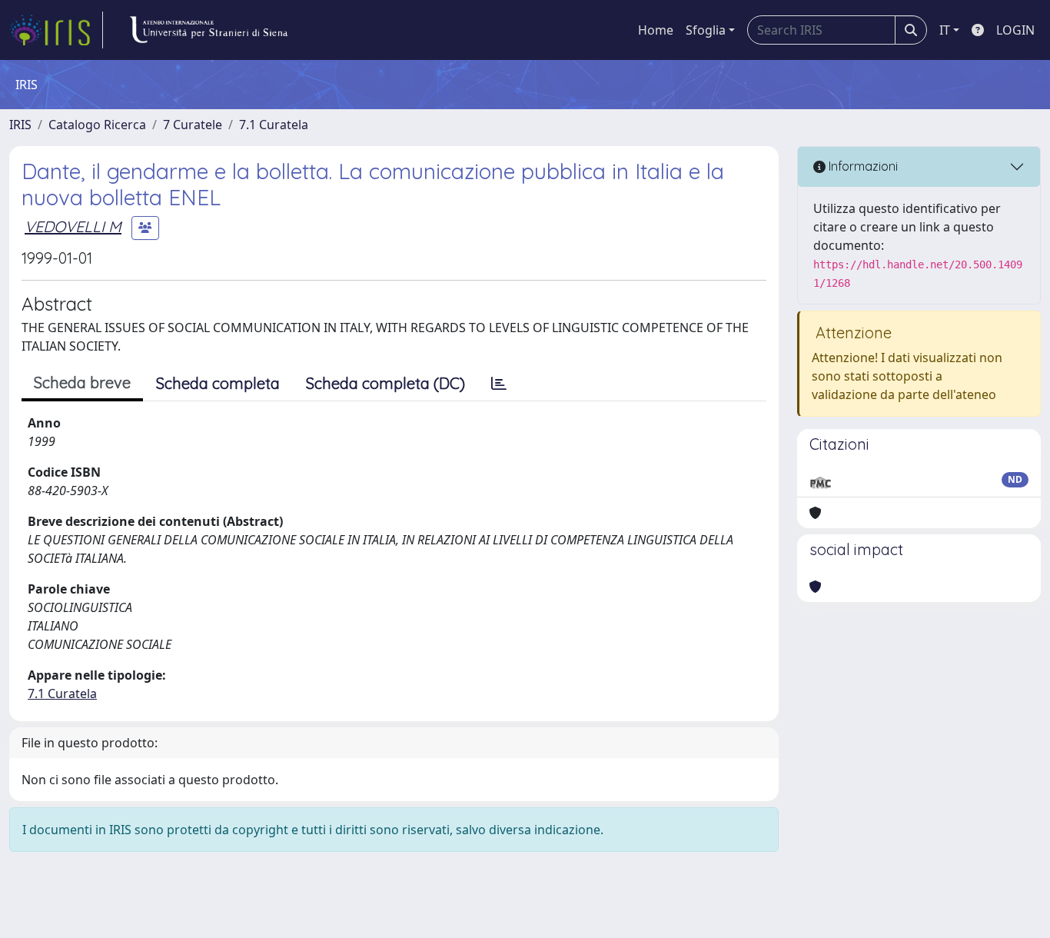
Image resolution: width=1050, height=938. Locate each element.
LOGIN (1015, 30)
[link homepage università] (208, 30)
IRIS (20, 124)
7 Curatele (192, 124)
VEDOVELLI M (73, 226)
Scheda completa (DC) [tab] (385, 383)
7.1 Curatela (273, 124)
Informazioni (862, 166)
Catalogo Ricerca (97, 124)
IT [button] (944, 30)
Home (655, 30)
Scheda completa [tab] (218, 383)
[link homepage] (56, 30)
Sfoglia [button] (706, 30)
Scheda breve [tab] (82, 382)
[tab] (499, 384)
